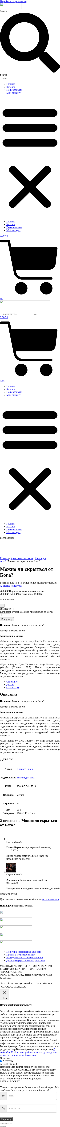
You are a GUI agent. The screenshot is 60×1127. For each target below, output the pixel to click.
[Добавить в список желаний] (2, 605)
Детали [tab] (10, 684)
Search (3, 11)
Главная (10, 84)
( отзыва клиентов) (11, 585)
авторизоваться (50, 899)
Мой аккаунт (13, 92)
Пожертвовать (14, 89)
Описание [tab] (11, 681)
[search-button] (35, 314)
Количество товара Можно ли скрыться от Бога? (26, 611)
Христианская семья (22, 558)
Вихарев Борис (25, 769)
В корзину (6, 619)
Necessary (8, 1061)
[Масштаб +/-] (1, 1123)
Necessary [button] (5, 1058)
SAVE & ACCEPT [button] (10, 1081)
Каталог (10, 87)
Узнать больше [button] (44, 983)
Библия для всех (26, 777)
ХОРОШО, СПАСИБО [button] (13, 986)
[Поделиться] (7, 1123)
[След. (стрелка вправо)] (4, 1126)
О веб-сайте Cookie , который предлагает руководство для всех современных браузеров (28, 1052)
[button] (30, 157)
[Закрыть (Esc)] (11, 1123)
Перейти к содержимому (13, 1)
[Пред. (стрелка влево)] (1, 1126)
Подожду (6, 1119)
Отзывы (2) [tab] (12, 687)
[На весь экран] (4, 1123)
